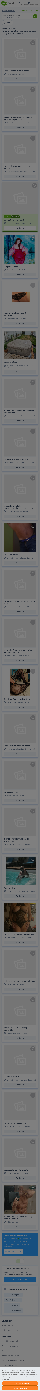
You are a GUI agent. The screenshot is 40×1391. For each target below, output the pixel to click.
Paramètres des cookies (20, 1388)
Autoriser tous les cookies (20, 1383)
